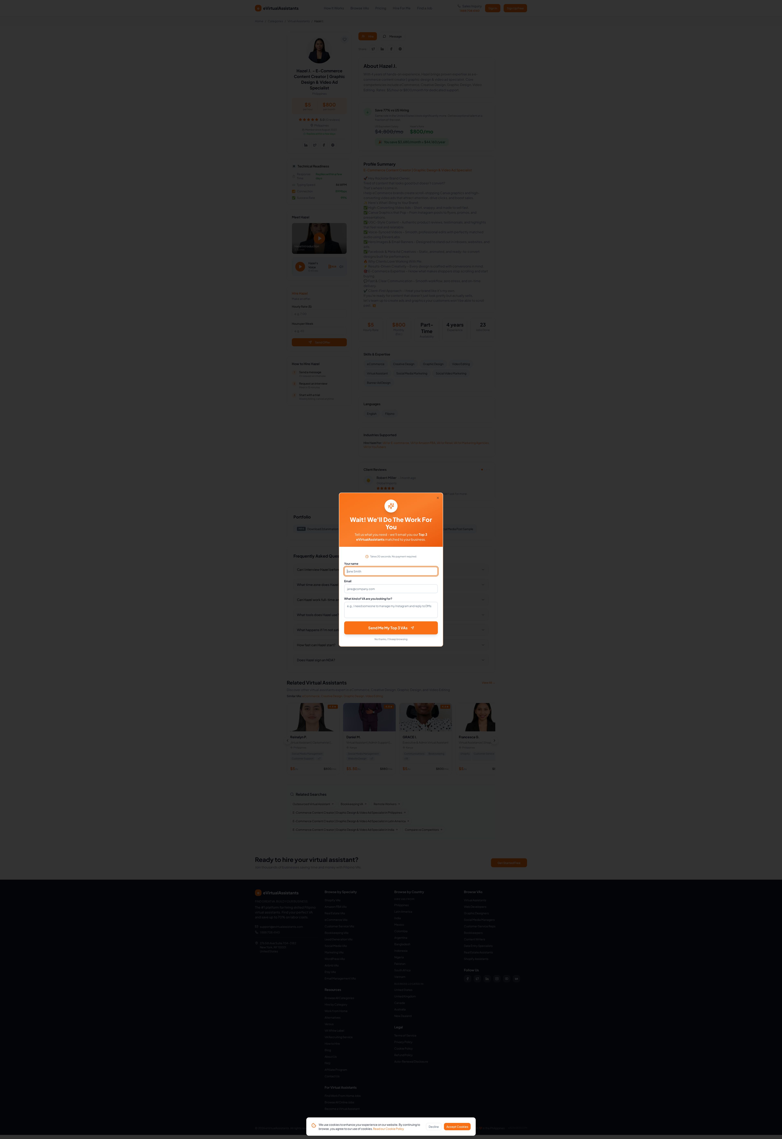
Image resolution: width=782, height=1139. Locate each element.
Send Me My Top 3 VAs (387, 627)
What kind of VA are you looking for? (368, 598)
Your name (351, 563)
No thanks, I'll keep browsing (391, 639)
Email (347, 581)
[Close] (437, 498)
